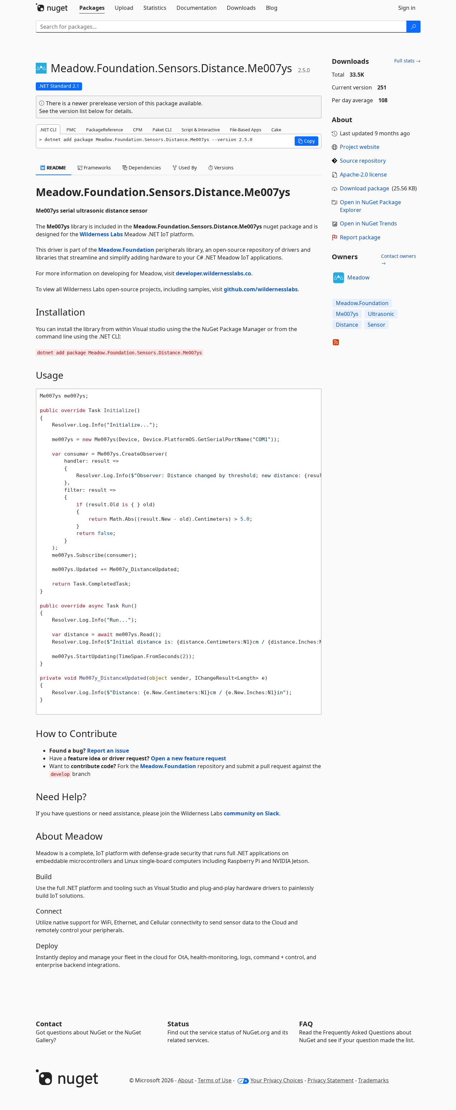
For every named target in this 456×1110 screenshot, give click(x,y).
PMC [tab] (71, 130)
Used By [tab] (187, 167)
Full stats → (407, 60)
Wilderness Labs (101, 234)
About (185, 1080)
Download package (364, 188)
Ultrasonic (381, 314)
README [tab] (56, 167)
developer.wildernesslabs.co (213, 273)
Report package (360, 237)
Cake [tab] (276, 130)
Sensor (376, 324)
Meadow (358, 277)
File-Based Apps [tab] (245, 130)
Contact (49, 1023)
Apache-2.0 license (363, 174)
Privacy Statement (330, 1080)
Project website (359, 147)
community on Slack (251, 813)
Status (178, 1023)
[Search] (413, 27)
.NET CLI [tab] (48, 130)
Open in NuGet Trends (368, 223)
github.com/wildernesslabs (261, 289)
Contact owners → (398, 259)
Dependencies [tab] (144, 167)
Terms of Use (215, 1080)
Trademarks (373, 1080)
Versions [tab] (223, 167)
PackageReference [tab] (104, 130)
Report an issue (108, 750)
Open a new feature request (188, 758)
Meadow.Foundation (126, 249)
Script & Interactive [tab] (201, 130)
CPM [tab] (137, 130)
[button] (306, 141)
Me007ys (347, 314)
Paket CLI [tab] (162, 130)
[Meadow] (338, 278)
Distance (347, 324)
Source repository (363, 160)
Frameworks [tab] (96, 167)
